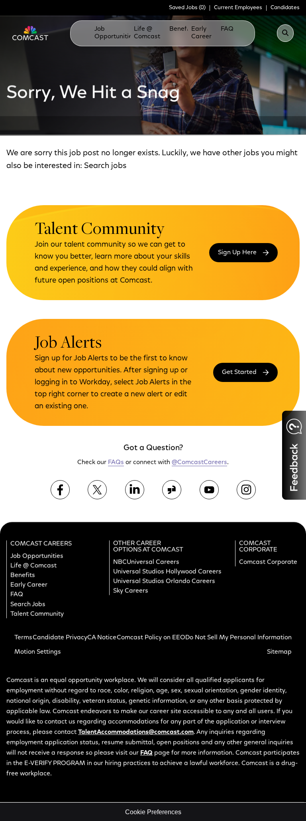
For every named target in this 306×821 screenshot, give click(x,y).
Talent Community (37, 614)
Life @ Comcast (147, 33)
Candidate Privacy (60, 638)
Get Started (239, 372)
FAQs (229, 29)
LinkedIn (134, 489)
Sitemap (279, 652)
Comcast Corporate (268, 562)
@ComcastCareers (199, 463)
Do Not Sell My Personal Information (238, 638)
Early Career (201, 33)
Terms (23, 638)
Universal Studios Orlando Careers (164, 581)
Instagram (246, 489)
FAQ (16, 595)
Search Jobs (27, 604)
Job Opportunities (114, 33)
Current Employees (238, 8)
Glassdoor (171, 489)
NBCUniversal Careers (146, 562)
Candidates (285, 8)
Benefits (181, 29)
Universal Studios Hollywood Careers (167, 572)
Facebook (60, 489)
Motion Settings (37, 652)
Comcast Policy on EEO (151, 638)
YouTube (209, 489)
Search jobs (105, 166)
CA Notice (101, 638)
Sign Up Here (237, 252)
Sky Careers (130, 591)
